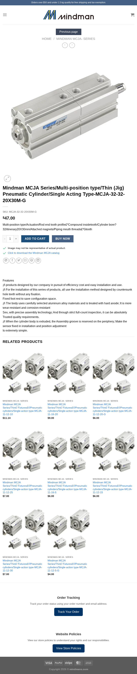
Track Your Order (68, 611)
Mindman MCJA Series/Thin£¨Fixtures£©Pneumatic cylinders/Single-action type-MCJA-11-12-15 (112, 487)
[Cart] (132, 15)
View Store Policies (68, 648)
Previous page (68, 31)
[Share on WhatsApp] (6, 261)
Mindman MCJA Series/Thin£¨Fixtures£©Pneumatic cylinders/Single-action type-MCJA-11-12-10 (22, 409)
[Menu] (5, 14)
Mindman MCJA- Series (75, 39)
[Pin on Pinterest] (32, 261)
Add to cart (35, 238)
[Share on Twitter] (19, 261)
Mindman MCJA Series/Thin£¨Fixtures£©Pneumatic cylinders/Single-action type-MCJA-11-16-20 (67, 409)
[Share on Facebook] (12, 261)
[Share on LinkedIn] (38, 261)
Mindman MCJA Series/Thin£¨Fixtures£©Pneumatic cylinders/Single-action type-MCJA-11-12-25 (22, 487)
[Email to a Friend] (25, 261)
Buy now (62, 238)
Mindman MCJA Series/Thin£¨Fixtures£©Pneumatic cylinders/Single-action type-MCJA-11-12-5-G (67, 565)
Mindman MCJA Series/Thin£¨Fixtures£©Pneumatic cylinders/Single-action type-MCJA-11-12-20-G (112, 409)
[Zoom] (7, 178)
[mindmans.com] (68, 15)
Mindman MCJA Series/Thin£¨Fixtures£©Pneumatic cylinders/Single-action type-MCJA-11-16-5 (67, 487)
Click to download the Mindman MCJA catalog (33, 252)
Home (47, 39)
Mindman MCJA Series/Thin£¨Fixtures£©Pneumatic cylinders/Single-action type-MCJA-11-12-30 (22, 565)
